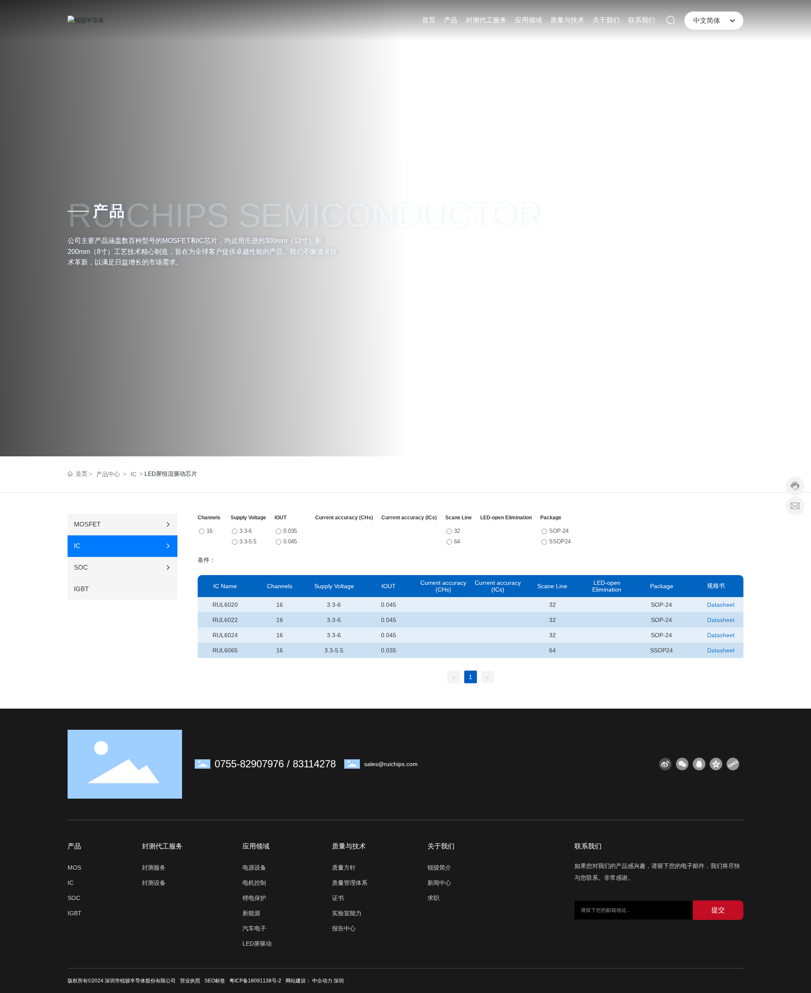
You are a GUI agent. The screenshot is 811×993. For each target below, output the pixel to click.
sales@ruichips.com (391, 764)
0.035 (290, 531)
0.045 (290, 541)
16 (209, 531)
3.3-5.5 (247, 541)
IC (133, 474)
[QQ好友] (699, 764)
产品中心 (108, 474)
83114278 (314, 763)
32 (457, 531)
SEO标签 (214, 981)
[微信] (682, 764)
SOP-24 (559, 531)
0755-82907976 (249, 763)
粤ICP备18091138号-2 (255, 981)
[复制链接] (733, 764)
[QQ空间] (716, 764)
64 (457, 541)
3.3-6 (245, 531)
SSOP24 (560, 541)
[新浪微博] (665, 764)
